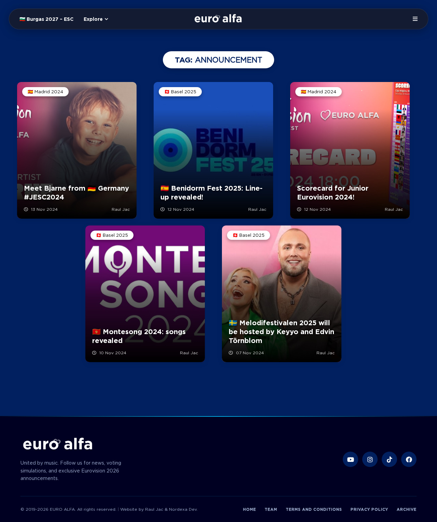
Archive (407, 509)
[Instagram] (370, 459)
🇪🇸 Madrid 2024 (45, 91)
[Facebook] (409, 459)
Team (271, 509)
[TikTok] (389, 459)
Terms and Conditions (314, 509)
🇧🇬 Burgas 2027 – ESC (46, 19)
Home (249, 509)
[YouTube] (350, 459)
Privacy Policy (369, 509)
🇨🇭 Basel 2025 (180, 91)
